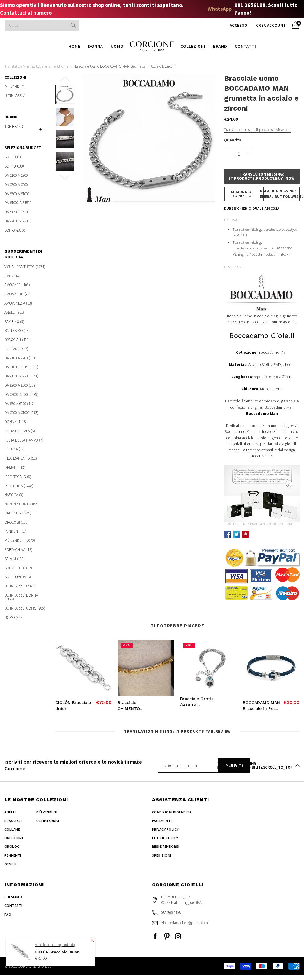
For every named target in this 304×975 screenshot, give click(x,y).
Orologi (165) (16, 522)
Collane (12, 829)
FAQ (7, 914)
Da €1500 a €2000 (17, 211)
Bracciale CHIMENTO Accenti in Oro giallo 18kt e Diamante (132, 705)
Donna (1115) (15, 421)
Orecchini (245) (17, 513)
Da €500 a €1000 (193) (21, 412)
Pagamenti (162, 820)
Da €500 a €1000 (17, 193)
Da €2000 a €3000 (17, 221)
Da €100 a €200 (16, 175)
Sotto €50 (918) (17, 576)
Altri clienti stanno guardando (55, 945)
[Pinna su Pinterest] (245, 534)
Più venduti (14, 87)
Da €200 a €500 (16, 184)
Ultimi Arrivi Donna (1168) (21, 597)
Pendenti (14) (16, 531)
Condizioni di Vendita (171, 812)
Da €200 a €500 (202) (20, 385)
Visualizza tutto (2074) (24, 267)
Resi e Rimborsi (165, 846)
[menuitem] (74, 46)
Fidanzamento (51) (20, 458)
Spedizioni (161, 855)
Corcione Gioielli (35, 966)
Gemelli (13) (14, 467)
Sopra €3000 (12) (18, 568)
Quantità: (233, 140)
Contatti (245, 46)
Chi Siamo (13, 897)
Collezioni (192, 46)
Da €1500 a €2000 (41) (21, 376)
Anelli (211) (14, 312)
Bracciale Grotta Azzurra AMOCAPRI (197, 702)
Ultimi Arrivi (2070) (20, 586)
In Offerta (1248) (18, 485)
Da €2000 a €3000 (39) (21, 394)
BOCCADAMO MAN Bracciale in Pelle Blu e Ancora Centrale (261, 705)
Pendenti (12, 855)
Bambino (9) (14, 321)
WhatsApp (220, 8)
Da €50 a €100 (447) (19, 403)
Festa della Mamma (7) (23, 440)
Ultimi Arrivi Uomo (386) (24, 608)
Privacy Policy (165, 829)
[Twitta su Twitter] (236, 534)
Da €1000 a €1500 (17, 202)
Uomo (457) (13, 617)
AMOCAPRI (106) (17, 284)
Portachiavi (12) (18, 549)
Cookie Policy (165, 838)
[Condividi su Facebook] (227, 534)
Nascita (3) (13, 494)
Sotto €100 (14, 166)
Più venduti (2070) (19, 540)
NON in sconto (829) (22, 503)
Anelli (10, 812)
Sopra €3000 (14, 230)
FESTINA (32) (14, 449)
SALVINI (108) (14, 558)
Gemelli (11, 864)
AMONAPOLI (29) (17, 294)
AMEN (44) (12, 275)
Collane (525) (16, 348)
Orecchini (13, 838)
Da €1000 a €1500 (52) (21, 366)
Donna (95, 46)
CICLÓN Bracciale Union (73, 705)
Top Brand (13, 126)
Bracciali (13, 820)
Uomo (117, 46)
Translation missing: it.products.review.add (257, 129)
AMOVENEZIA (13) (18, 303)
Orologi (12, 846)
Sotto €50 (13, 157)
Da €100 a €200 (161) (20, 358)
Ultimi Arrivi (14, 95)
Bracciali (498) (17, 339)
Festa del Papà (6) (19, 431)
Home (74, 46)
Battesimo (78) (17, 330)
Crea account (271, 25)
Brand (220, 46)
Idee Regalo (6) (17, 476)
